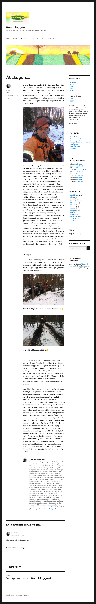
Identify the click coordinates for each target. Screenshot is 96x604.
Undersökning (74, 216)
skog (7, 98)
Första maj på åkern (76, 141)
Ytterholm (40, 38)
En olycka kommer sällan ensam (80, 143)
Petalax (72, 209)
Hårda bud (73, 137)
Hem (8, 38)
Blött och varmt (75, 147)
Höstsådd (73, 149)
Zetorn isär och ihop (76, 139)
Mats (71, 102)
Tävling (72, 215)
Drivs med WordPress (22, 595)
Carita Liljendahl (75, 170)
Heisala (15, 38)
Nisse (72, 88)
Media (72, 205)
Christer (8, 90)
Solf (32, 38)
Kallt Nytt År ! (74, 145)
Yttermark (50, 38)
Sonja (72, 90)
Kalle (71, 86)
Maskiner (73, 203)
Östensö (72, 207)
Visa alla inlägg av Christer (52, 509)
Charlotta (73, 82)
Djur (71, 197)
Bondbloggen (15, 27)
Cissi (71, 98)
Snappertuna (74, 211)
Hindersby (24, 38)
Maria (72, 100)
